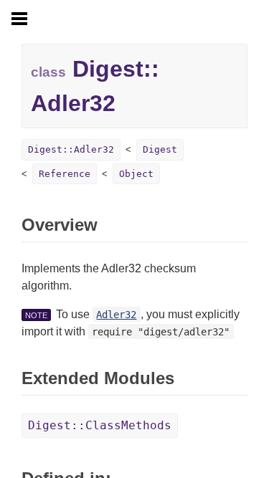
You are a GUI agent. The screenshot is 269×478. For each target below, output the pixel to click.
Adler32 (116, 314)
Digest (160, 149)
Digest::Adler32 (71, 149)
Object (136, 173)
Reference (64, 173)
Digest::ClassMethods (99, 425)
